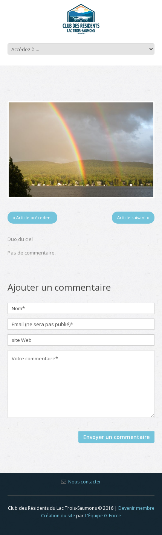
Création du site (58, 515)
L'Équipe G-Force (103, 515)
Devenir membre (136, 508)
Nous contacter (84, 482)
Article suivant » (133, 217)
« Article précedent (32, 217)
